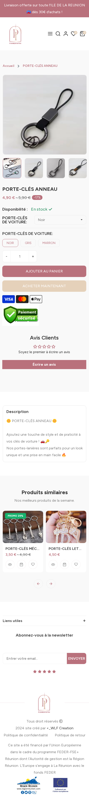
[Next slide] (50, 583)
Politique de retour (70, 735)
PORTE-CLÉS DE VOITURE (14, 220)
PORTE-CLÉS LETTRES (66, 548)
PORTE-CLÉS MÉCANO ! (22, 548)
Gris (28, 243)
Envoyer (76, 658)
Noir (10, 243)
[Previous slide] (38, 583)
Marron (48, 243)
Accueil (8, 66)
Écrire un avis (44, 364)
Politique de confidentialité (26, 735)
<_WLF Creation (60, 728)
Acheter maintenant (44, 286)
